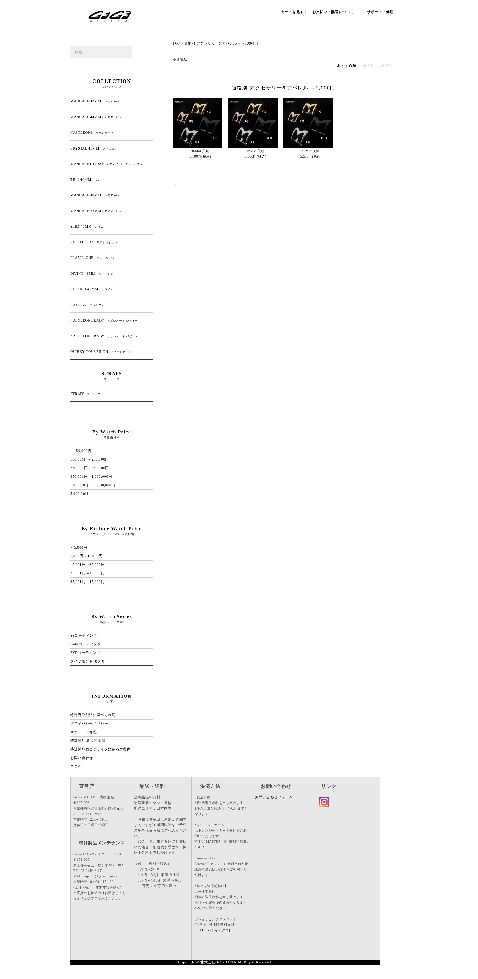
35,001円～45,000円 (87, 582)
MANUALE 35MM (95, 211)
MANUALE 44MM (95, 117)
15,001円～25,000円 (87, 564)
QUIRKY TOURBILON (102, 352)
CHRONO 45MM (91, 289)
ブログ (76, 766)
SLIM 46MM (88, 226)
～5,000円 (249, 43)
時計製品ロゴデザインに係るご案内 (100, 749)
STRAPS (86, 394)
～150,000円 (81, 451)
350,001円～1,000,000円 (91, 476)
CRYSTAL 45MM (94, 148)
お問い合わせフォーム (274, 797)
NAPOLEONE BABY (103, 336)
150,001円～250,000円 (89, 459)
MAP (117, 808)
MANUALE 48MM (95, 101)
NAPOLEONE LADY (105, 320)
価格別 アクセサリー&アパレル (210, 43)
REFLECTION (94, 242)
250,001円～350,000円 (89, 468)
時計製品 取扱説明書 (87, 741)
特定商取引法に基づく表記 (93, 715)
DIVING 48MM (93, 273)
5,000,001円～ (82, 494)
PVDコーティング (85, 653)
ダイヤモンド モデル (87, 661)
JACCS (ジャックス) (214, 930)
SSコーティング (83, 635)
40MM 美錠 (311, 151)
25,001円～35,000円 (87, 573)
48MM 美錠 (200, 151)
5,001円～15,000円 (86, 556)
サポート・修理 (380, 12)
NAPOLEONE (93, 132)
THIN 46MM (86, 180)
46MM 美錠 (255, 151)
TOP (176, 43)
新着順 (387, 65)
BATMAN (88, 305)
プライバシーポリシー (89, 723)
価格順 (368, 65)
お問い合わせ (381, 3)
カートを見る (292, 12)
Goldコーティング (85, 644)
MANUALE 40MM (95, 195)
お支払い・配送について (333, 12)
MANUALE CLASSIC (106, 164)
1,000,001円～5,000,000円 (92, 485)
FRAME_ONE (93, 258)
